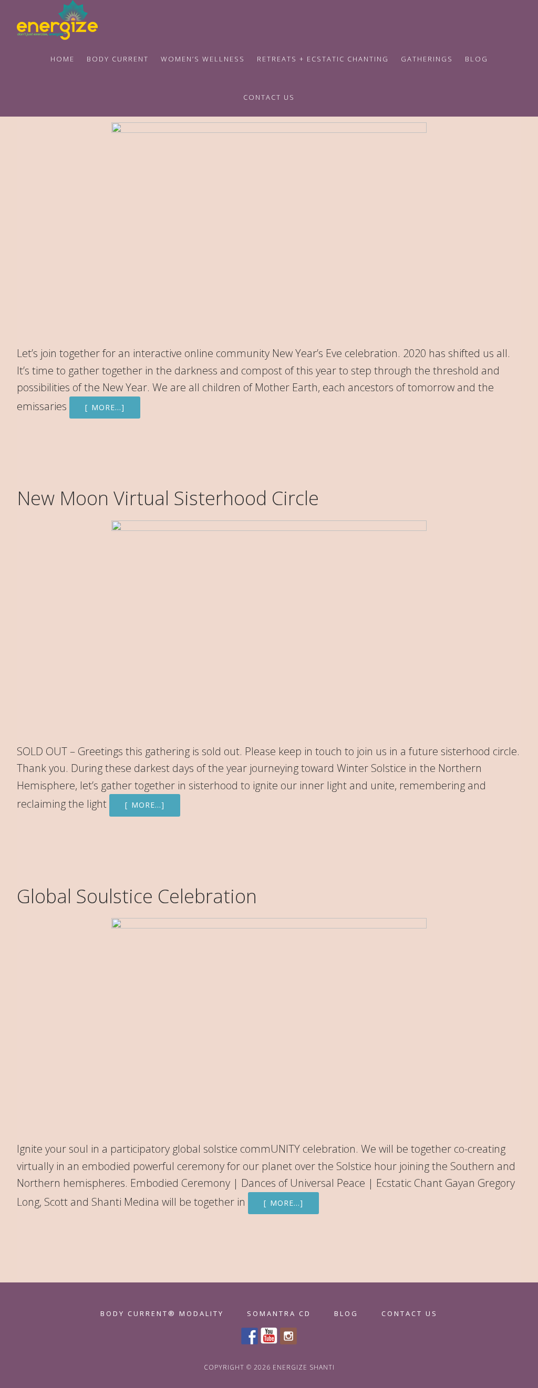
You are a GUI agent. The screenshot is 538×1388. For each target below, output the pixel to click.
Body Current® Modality (162, 1313)
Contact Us (409, 1313)
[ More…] (105, 407)
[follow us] (288, 1336)
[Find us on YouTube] (269, 1336)
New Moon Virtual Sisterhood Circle (168, 498)
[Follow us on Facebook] (249, 1336)
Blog (346, 1313)
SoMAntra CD (279, 1313)
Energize (69, 20)
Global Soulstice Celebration (137, 896)
